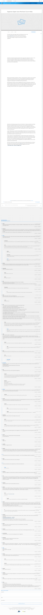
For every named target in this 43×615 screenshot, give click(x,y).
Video (21, 143)
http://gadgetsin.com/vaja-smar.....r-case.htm (9, 517)
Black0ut (4, 389)
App (39, 1)
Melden (36, 226)
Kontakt (41, 1)
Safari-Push (32, 609)
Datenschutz (29, 609)
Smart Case (11, 35)
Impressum (24, 609)
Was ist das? (32, 200)
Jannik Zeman (8, 359)
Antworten (39, 226)
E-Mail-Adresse (3, 600)
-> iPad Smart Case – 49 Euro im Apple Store (14, 145)
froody (3, 235)
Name (2, 597)
